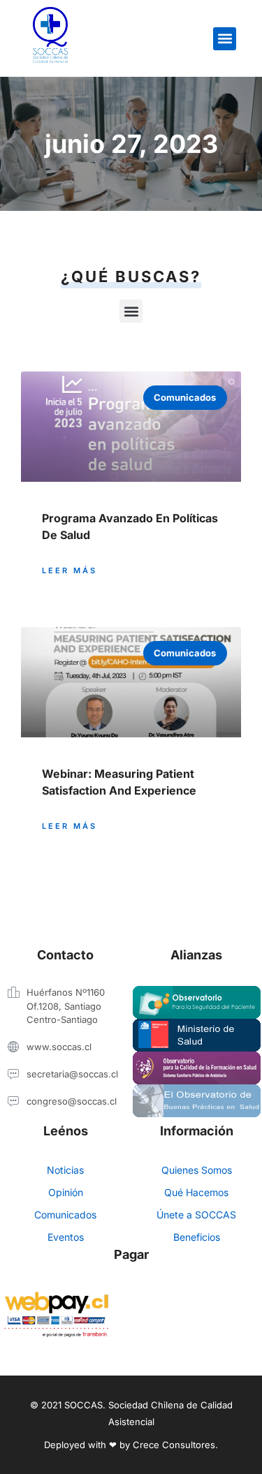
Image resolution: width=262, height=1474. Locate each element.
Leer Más (69, 570)
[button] (224, 38)
